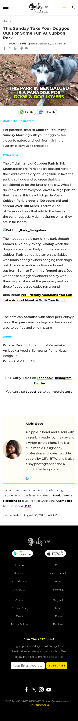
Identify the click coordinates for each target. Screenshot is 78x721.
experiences (12, 501)
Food (58, 565)
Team (58, 608)
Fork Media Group (39, 704)
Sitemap (58, 589)
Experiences (19, 581)
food (56, 495)
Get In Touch (58, 573)
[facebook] (4, 48)
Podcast (58, 624)
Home (7, 21)
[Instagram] (41, 690)
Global (63, 7)
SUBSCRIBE (57, 665)
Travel (58, 581)
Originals (58, 600)
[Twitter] (34, 690)
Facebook (45, 378)
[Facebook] (26, 690)
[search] (73, 7)
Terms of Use (19, 624)
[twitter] (10, 48)
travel (65, 495)
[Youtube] (48, 689)
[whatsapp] (15, 48)
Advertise (19, 589)
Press (58, 616)
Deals (19, 616)
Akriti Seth (19, 43)
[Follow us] (48, 112)
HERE (27, 506)
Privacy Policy (20, 608)
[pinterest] (21, 48)
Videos (19, 600)
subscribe (34, 391)
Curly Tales (64, 501)
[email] (26, 48)
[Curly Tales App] (22, 553)
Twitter (39, 383)
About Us (19, 573)
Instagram (63, 378)
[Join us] (27, 112)
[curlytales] (39, 545)
